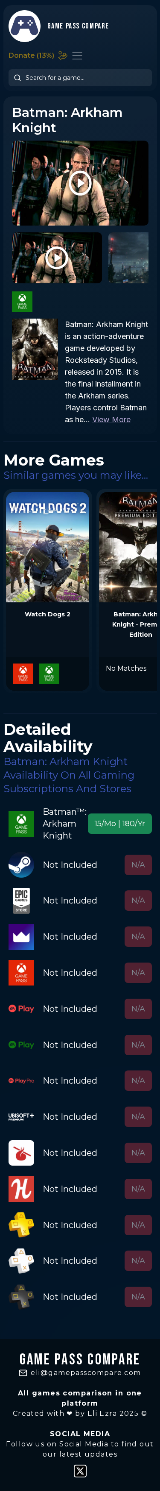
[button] (120, 823)
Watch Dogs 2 (47, 614)
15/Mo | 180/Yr (120, 823)
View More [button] (111, 419)
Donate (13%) (31, 55)
